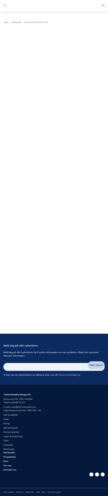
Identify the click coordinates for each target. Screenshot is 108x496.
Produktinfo (9, 456)
